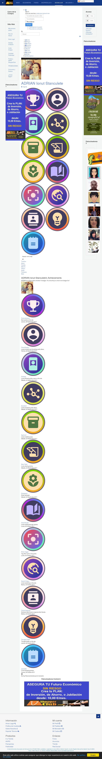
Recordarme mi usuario (35, 27)
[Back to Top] (98, 716)
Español (82, 1)
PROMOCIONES (12, 66)
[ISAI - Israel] (94, 197)
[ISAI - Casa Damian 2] (94, 210)
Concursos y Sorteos (11, 70)
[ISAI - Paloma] (94, 222)
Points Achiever (25, 318)
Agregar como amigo (27, 256)
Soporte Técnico (12, 731)
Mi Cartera (56, 731)
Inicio (18, 3)
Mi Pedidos (56, 726)
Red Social (56, 746)
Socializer (24, 406)
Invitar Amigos (10, 49)
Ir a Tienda (9, 739)
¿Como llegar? (10, 76)
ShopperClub (46, 3)
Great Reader (25, 523)
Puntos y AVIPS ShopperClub (12, 60)
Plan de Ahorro (10, 35)
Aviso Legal (11, 39)
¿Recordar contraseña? (89, 33)
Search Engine (25, 581)
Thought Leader (25, 639)
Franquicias (10, 744)
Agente (25, 87)
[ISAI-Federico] (94, 247)
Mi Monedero (57, 728)
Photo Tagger (25, 552)
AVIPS (8, 741)
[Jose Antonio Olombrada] (16, 115)
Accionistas (27, 3)
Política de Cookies (13, 726)
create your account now (43, 13)
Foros (36, 3)
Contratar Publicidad (11, 54)
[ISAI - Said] (94, 185)
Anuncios (55, 741)
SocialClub (59, 3)
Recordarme (30, 22)
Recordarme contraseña (35, 29)
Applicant (23, 435)
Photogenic (24, 493)
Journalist (23, 669)
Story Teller (24, 464)
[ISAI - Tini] (94, 235)
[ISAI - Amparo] (94, 172)
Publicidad (9, 746)
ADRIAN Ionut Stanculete (42, 83)
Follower (23, 377)
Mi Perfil (55, 723)
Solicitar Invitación (11, 43)
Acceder (29, 24)
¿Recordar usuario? (89, 29)
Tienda (54, 744)
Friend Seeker (25, 347)
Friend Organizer (26, 610)
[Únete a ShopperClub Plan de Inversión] (56, 694)
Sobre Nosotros (11, 728)
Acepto (93, 755)
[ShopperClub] (9, 2)
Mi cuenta (69, 3)
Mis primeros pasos (11, 29)
